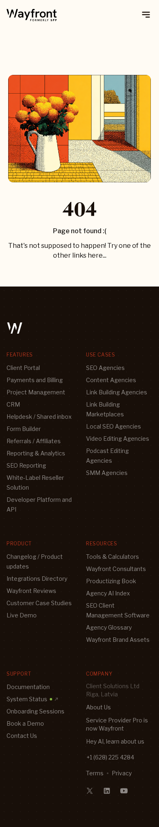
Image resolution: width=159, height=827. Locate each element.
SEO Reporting (26, 465)
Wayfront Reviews (31, 590)
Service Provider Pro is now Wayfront (117, 724)
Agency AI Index (108, 593)
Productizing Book (111, 581)
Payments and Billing (35, 379)
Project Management (36, 392)
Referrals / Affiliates (34, 441)
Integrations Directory (37, 578)
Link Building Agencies (116, 392)
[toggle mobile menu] (145, 14)
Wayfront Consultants (116, 568)
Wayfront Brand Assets (118, 639)
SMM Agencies (107, 472)
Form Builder (24, 428)
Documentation (28, 686)
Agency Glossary (109, 627)
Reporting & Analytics (36, 453)
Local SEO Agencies (113, 426)
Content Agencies (111, 379)
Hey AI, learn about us (115, 741)
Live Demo (22, 615)
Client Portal (23, 367)
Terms (95, 773)
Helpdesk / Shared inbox (39, 416)
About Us (98, 707)
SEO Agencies (105, 367)
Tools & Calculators (112, 556)
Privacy (122, 773)
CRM (13, 404)
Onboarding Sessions (35, 711)
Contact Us (22, 735)
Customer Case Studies (39, 602)
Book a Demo (25, 723)
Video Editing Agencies (117, 438)
